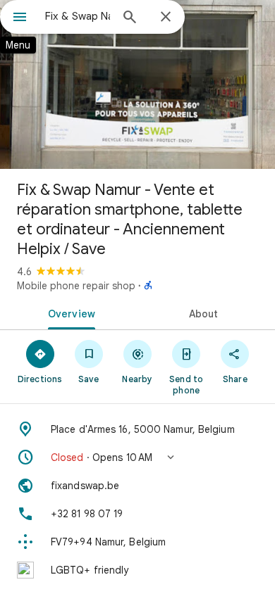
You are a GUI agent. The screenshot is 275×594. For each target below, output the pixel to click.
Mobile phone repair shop (76, 285)
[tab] (69, 312)
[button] (137, 457)
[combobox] (77, 16)
